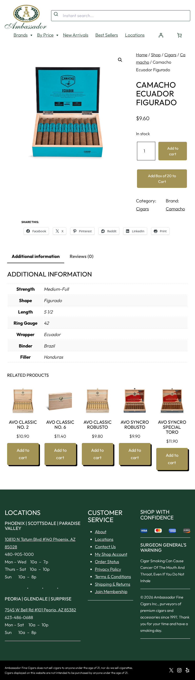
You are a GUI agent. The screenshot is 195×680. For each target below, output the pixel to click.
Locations (135, 35)
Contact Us (105, 546)
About (100, 531)
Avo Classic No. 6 (60, 425)
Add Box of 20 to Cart (162, 178)
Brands (21, 35)
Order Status (107, 561)
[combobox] (120, 15)
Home (141, 54)
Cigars (170, 54)
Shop (156, 54)
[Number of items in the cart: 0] (179, 35)
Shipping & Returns (112, 584)
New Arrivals (75, 35)
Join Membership (111, 591)
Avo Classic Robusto (97, 425)
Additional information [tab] (36, 256)
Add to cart (172, 151)
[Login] (161, 35)
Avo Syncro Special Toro (172, 427)
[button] (120, 60)
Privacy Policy (108, 569)
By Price (45, 35)
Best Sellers (106, 35)
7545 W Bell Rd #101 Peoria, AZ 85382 (40, 610)
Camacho (175, 209)
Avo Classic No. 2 (23, 425)
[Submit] (56, 14)
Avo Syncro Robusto (135, 425)
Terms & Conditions (113, 576)
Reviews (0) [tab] (81, 256)
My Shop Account (111, 554)
